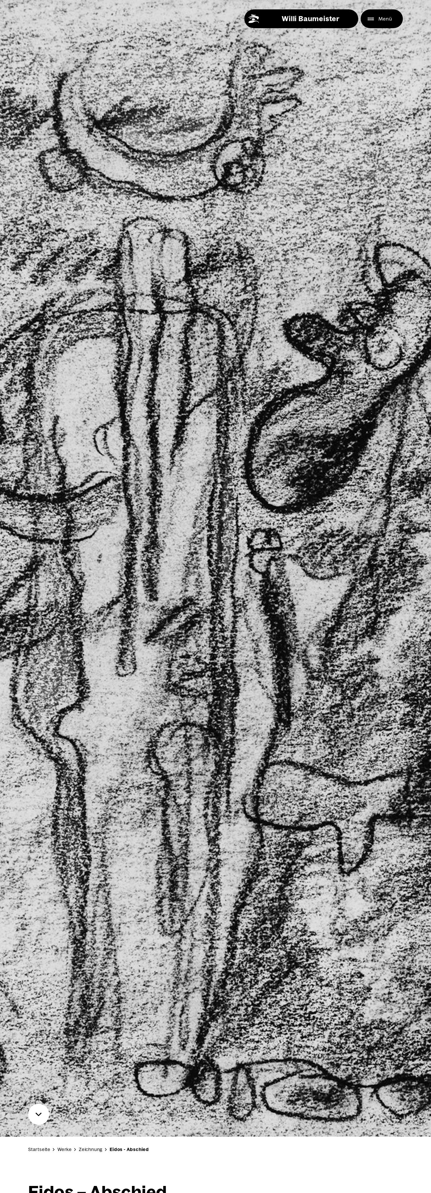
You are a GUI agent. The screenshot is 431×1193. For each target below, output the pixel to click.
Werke (64, 1149)
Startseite (39, 1149)
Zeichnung (91, 1149)
